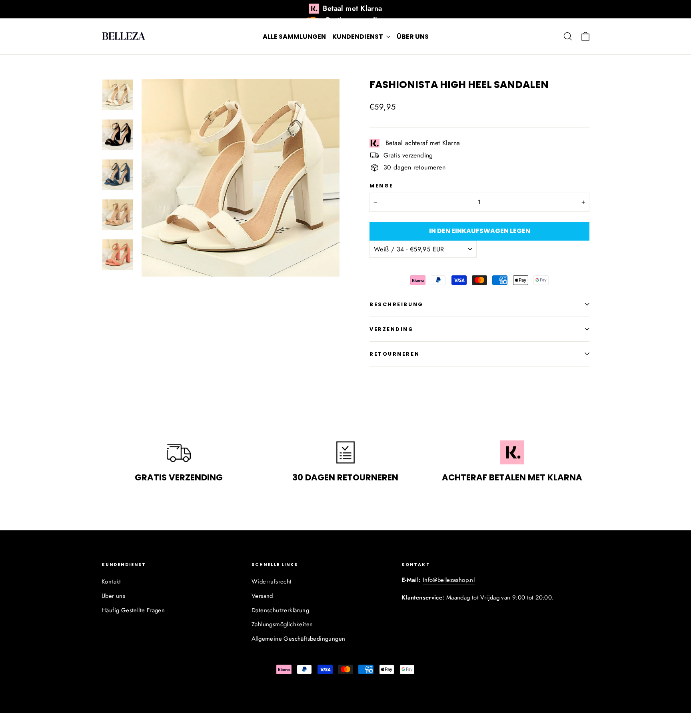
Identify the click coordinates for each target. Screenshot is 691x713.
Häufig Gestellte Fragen (133, 610)
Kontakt (111, 581)
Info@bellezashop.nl (449, 580)
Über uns (413, 36)
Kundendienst (358, 36)
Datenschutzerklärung (280, 610)
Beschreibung (396, 304)
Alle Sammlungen (294, 36)
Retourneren (394, 354)
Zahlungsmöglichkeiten (282, 624)
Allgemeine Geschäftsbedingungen (298, 638)
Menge (381, 186)
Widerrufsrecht (272, 581)
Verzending (391, 329)
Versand (262, 596)
